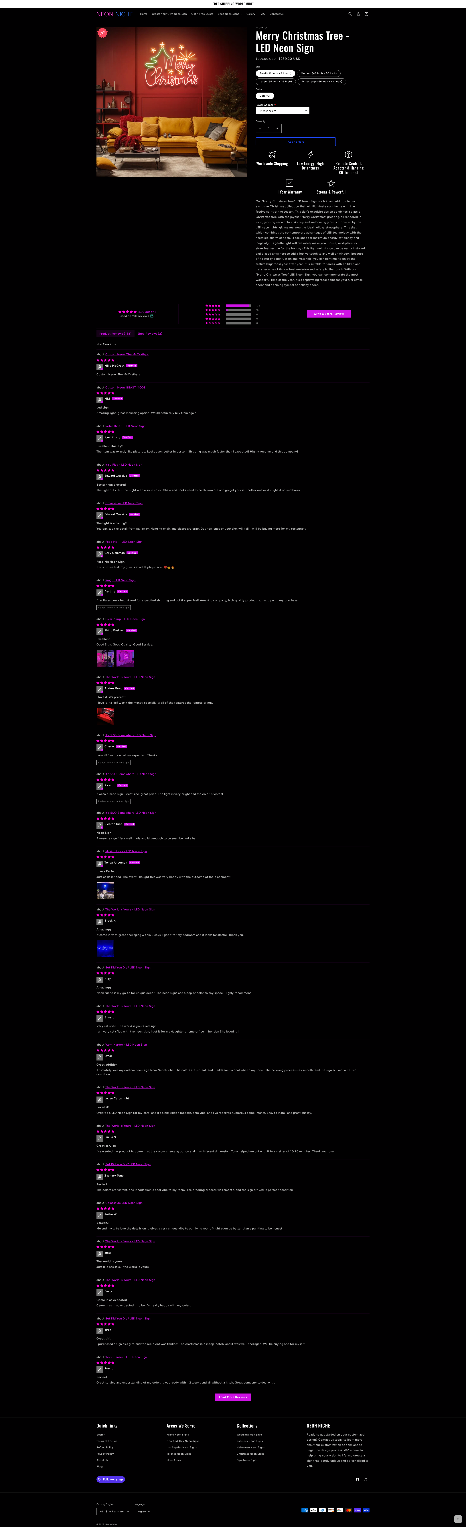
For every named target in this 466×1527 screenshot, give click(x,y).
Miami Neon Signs (178, 1434)
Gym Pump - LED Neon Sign (125, 619)
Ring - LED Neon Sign (120, 580)
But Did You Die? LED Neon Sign (128, 967)
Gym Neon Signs (247, 1460)
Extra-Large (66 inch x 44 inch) (321, 81)
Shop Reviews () (149, 333)
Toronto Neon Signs (179, 1453)
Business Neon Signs (250, 1441)
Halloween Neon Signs (251, 1447)
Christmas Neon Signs (250, 1453)
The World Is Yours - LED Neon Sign (130, 677)
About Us (102, 1460)
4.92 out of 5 (147, 312)
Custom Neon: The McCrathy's (127, 354)
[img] (137, 312)
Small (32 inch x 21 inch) (275, 73)
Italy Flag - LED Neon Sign (123, 464)
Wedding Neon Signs (250, 1434)
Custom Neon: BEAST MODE (125, 387)
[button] (230, 14)
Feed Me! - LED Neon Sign (124, 541)
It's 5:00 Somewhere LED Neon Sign (130, 735)
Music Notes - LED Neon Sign (126, 851)
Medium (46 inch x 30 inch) (319, 73)
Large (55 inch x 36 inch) (276, 81)
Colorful (265, 95)
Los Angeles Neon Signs (182, 1447)
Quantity (261, 121)
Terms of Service (107, 1441)
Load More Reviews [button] (233, 1397)
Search (100, 1434)
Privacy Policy (105, 1453)
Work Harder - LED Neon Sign (126, 1044)
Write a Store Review (328, 314)
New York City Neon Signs (183, 1441)
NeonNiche (111, 1524)
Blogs (99, 1466)
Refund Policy (105, 1447)
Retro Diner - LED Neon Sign (125, 426)
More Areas (174, 1460)
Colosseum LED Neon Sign (124, 503)
